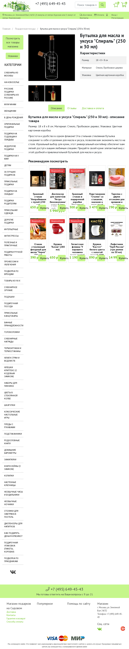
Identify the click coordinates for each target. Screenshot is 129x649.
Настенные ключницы (10, 483)
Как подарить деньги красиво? (13, 534)
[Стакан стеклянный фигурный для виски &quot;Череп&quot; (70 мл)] (38, 229)
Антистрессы (11, 236)
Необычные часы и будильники (13, 493)
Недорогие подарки (10, 147)
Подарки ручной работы (13, 253)
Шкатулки (9, 405)
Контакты (84, 18)
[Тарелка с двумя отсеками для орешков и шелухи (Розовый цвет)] (117, 178)
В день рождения (13, 117)
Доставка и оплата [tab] (93, 108)
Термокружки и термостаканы (12, 349)
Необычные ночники (10, 503)
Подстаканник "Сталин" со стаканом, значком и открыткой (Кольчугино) (97, 200)
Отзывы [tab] (71, 108)
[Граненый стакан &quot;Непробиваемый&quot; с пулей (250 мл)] (38, 179)
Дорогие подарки (9, 221)
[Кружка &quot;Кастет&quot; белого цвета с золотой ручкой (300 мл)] (97, 229)
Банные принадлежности (13, 324)
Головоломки (12, 332)
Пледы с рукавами (9, 426)
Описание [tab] (56, 108)
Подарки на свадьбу (10, 192)
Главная (6, 28)
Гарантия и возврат (16, 618)
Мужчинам (10, 104)
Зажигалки (10, 459)
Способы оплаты (15, 621)
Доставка (87, 15)
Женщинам (10, 111)
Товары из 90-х (12, 281)
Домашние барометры (10, 451)
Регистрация (117, 18)
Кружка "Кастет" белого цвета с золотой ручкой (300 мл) (97, 251)
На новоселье (11, 82)
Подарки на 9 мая (11, 157)
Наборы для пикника (10, 384)
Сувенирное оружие (10, 289)
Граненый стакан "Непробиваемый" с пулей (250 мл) (40, 199)
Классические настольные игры (12, 415)
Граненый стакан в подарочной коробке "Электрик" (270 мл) (77, 200)
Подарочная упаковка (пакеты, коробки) (11, 547)
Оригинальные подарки (12, 125)
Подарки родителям (10, 202)
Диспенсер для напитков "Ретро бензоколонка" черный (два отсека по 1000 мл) (58, 202)
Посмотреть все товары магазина (13, 42)
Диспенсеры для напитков (13, 525)
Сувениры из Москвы (11, 74)
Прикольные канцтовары (11, 314)
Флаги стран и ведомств (11, 359)
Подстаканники (13, 434)
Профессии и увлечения (11, 263)
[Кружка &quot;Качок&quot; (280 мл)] (58, 228)
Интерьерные (11, 229)
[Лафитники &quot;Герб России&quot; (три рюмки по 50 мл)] (117, 229)
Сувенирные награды (10, 340)
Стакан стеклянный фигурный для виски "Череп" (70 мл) (38, 249)
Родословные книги (12, 442)
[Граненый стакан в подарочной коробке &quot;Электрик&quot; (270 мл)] (77, 178)
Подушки (9, 297)
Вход (114, 15)
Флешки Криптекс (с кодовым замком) (10, 372)
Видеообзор (57, 171)
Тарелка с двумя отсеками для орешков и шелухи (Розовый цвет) (116, 202)
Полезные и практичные (10, 244)
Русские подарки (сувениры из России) (11, 93)
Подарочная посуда (25, 28)
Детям (7, 165)
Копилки (9, 476)
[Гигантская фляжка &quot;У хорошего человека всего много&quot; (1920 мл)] (77, 229)
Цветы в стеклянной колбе (10, 395)
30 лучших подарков (10, 173)
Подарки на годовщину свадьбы (10, 136)
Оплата (100, 15)
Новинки (13, 56)
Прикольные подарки (11, 183)
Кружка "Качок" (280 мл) (58, 247)
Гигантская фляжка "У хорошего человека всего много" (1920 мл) (77, 251)
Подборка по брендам (11, 272)
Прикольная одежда (10, 211)
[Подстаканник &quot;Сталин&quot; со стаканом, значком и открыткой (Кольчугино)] (97, 179)
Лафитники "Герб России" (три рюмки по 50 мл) (116, 248)
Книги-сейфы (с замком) (12, 467)
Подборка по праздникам (11, 560)
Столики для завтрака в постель (11, 514)
